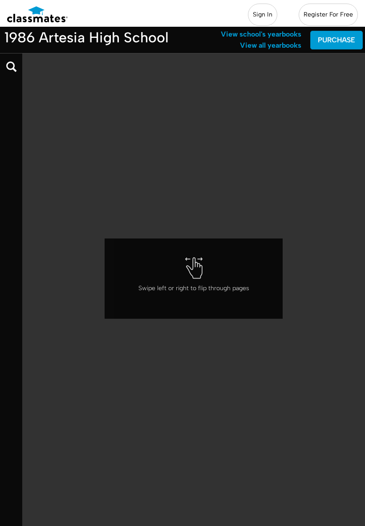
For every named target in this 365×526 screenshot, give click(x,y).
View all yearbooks (270, 45)
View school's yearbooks (261, 34)
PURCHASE (336, 40)
